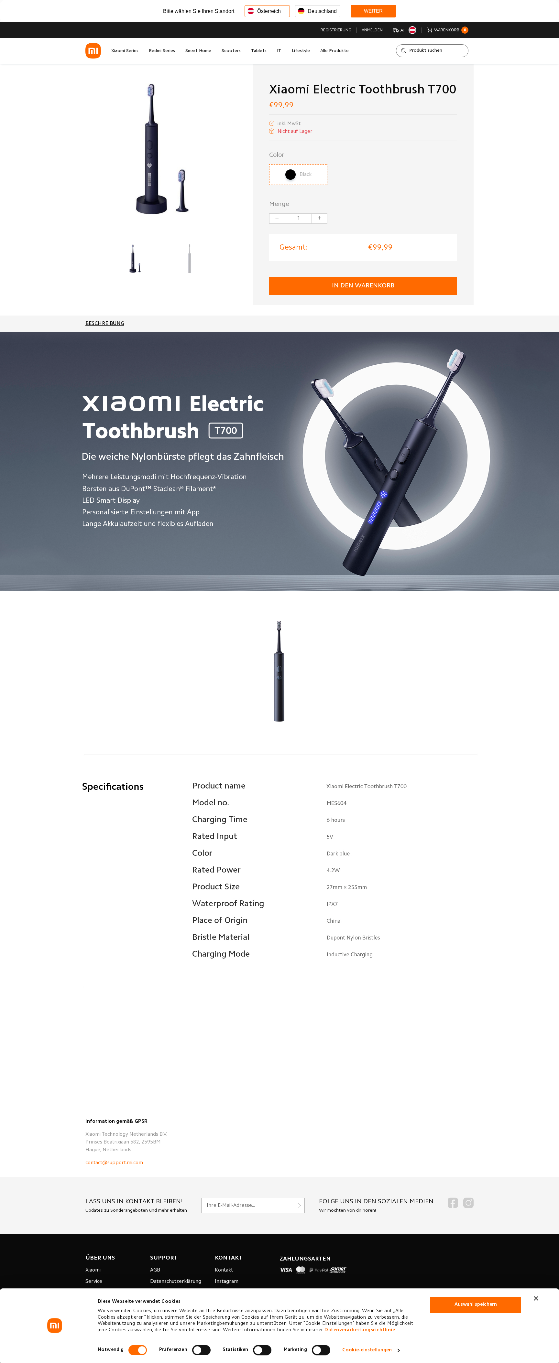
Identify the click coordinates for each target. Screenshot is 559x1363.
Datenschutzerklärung (175, 1281)
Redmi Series (162, 51)
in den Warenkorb (363, 286)
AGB (155, 1270)
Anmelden (372, 30)
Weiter (373, 11)
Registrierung (336, 30)
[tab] (104, 324)
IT (279, 51)
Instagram (226, 1281)
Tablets (259, 51)
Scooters (231, 51)
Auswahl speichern (476, 1304)
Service (93, 1281)
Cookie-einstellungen (367, 1350)
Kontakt (224, 1270)
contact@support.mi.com (114, 1162)
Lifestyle (301, 51)
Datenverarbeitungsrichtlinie (359, 1330)
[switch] (201, 1350)
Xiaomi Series (124, 51)
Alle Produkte (334, 51)
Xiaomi (93, 1270)
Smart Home (198, 51)
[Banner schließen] (536, 1298)
